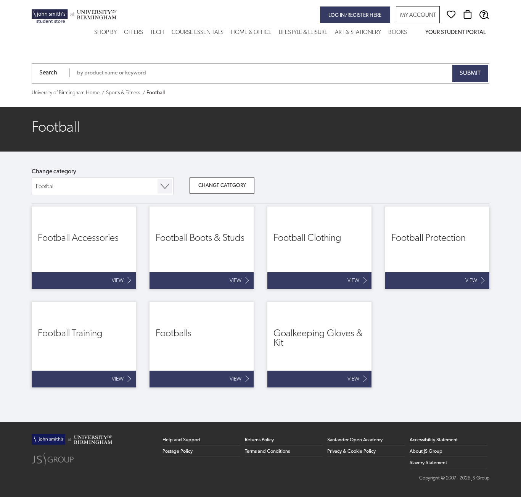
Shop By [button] (105, 33)
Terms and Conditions (267, 451)
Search (48, 73)
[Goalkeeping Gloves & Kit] (319, 344)
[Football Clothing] (319, 248)
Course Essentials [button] (198, 33)
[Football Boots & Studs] (202, 248)
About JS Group (426, 451)
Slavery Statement (428, 462)
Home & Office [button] (251, 33)
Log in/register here (354, 15)
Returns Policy (259, 439)
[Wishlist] (451, 14)
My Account (418, 15)
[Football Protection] (437, 248)
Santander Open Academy (355, 439)
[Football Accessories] (84, 248)
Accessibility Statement (434, 439)
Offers (133, 33)
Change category (54, 172)
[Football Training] (84, 344)
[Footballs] (202, 344)
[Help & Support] (484, 14)
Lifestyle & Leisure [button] (303, 33)
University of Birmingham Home (66, 92)
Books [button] (397, 33)
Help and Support (181, 439)
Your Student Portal (455, 33)
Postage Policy (177, 451)
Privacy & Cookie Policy (351, 451)
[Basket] (467, 14)
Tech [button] (157, 33)
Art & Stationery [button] (358, 33)
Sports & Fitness (123, 92)
